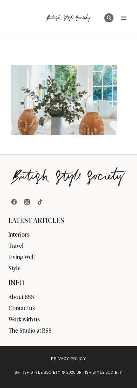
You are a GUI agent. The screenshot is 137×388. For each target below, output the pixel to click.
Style (14, 268)
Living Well (21, 256)
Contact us (21, 308)
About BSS (21, 296)
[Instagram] (27, 201)
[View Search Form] (108, 17)
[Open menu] (123, 17)
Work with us (24, 319)
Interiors (19, 234)
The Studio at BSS (30, 330)
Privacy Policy (68, 358)
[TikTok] (40, 201)
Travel (16, 245)
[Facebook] (14, 201)
